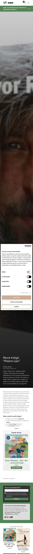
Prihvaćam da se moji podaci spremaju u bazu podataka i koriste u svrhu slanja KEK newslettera (16, 494)
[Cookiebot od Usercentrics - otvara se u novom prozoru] (24, 246)
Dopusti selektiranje (16, 302)
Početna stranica (7, 366)
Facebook (5, 517)
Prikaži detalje (24, 292)
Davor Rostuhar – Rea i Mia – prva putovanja (16, 461)
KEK (8, 3)
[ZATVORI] (28, 8)
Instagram (7, 517)
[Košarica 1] (25, 3)
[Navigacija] (28, 3)
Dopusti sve (16, 297)
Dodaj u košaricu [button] (16, 467)
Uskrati (16, 306)
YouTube (11, 517)
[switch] (29, 277)
